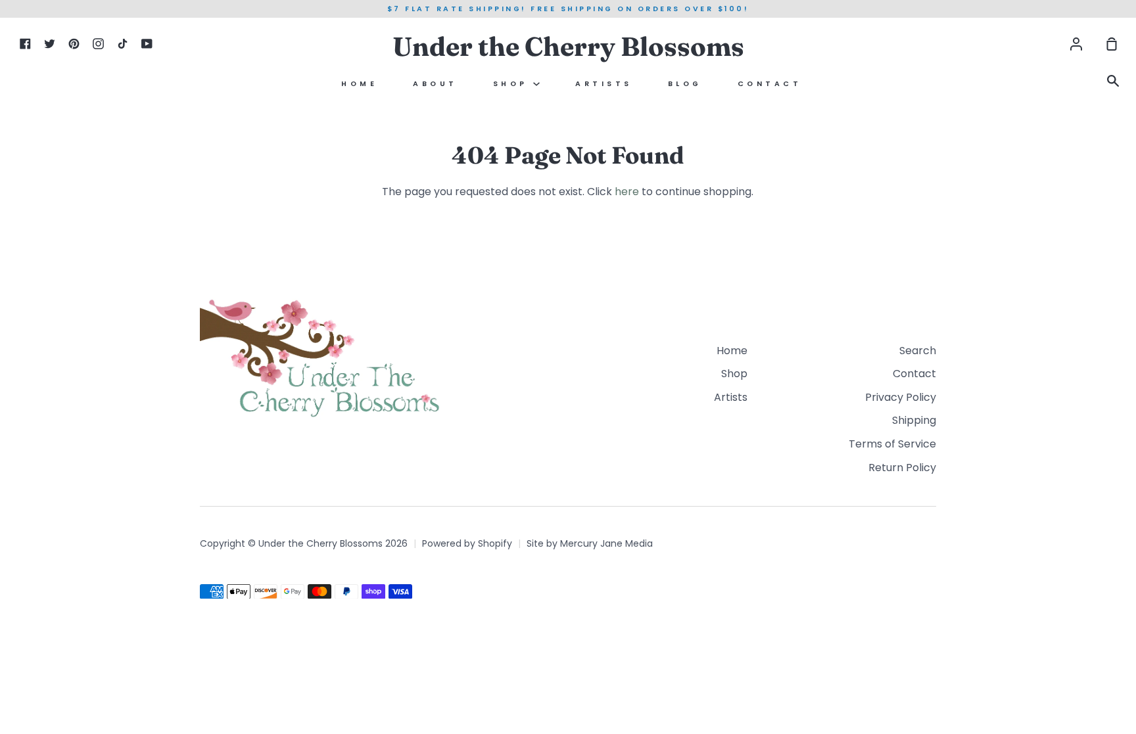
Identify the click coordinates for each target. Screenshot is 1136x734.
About (435, 84)
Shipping (914, 420)
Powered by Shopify (467, 543)
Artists (603, 84)
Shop (513, 84)
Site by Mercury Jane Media (590, 543)
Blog (685, 84)
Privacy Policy (900, 397)
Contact (770, 84)
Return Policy (902, 467)
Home (359, 84)
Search (917, 350)
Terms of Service (892, 443)
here (627, 191)
